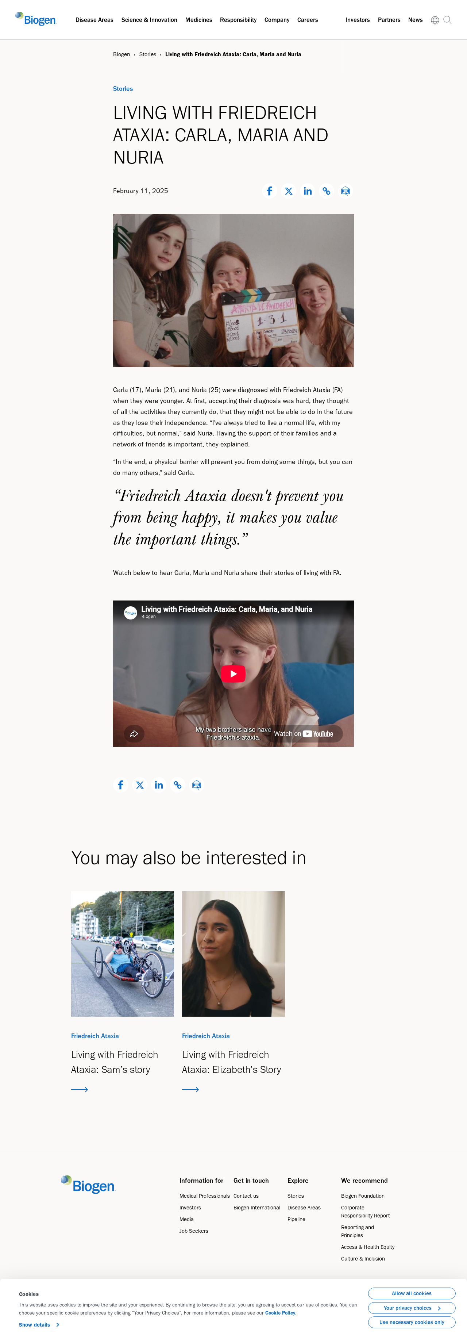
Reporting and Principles (357, 1231)
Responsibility (238, 19)
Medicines (198, 19)
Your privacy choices (408, 1308)
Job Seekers (194, 1231)
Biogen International (257, 1207)
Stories (295, 1196)
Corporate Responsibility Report (365, 1211)
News (415, 19)
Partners (389, 19)
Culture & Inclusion (363, 1258)
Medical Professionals (205, 1196)
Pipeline (296, 1219)
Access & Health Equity (367, 1247)
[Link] (435, 20)
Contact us (246, 1196)
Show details (34, 1324)
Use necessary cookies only (411, 1322)
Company (277, 19)
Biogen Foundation (363, 1196)
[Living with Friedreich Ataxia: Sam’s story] (122, 954)
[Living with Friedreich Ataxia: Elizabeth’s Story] (233, 954)
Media (187, 1219)
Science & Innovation (149, 19)
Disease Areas (94, 19)
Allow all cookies (412, 1293)
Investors (358, 19)
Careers (307, 19)
